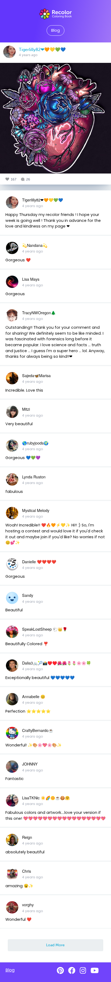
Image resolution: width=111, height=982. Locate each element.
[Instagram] (83, 971)
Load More (55, 945)
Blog (55, 30)
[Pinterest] (60, 971)
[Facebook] (71, 971)
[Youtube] (95, 971)
